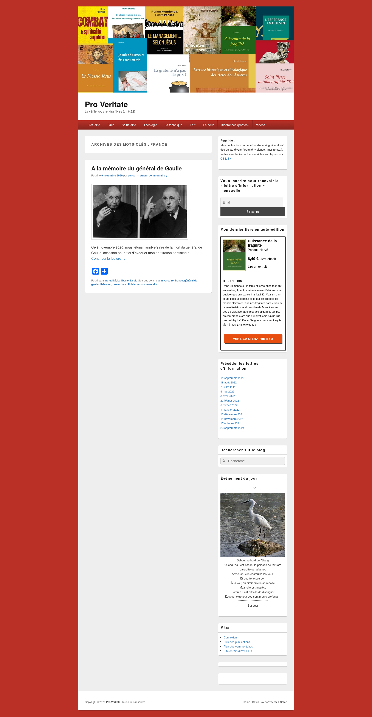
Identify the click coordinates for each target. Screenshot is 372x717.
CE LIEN (225, 158)
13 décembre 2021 (231, 414)
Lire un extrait (257, 266)
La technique (173, 125)
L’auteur (208, 125)
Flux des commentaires (238, 646)
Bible (111, 125)
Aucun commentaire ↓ (154, 175)
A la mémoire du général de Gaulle (136, 168)
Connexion (230, 637)
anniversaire (166, 280)
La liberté (123, 280)
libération (105, 284)
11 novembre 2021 (231, 419)
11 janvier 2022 (229, 409)
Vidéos (260, 125)
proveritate (119, 284)
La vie (133, 280)
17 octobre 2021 (230, 423)
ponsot (132, 175)
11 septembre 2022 (232, 378)
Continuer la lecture (108, 258)
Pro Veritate (106, 104)
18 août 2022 (228, 382)
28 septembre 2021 (232, 428)
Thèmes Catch (278, 702)
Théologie (150, 125)
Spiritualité (129, 125)
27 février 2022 (229, 400)
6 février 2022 (228, 405)
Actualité (94, 125)
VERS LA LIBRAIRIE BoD (253, 338)
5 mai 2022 (227, 391)
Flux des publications (237, 642)
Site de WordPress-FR (238, 651)
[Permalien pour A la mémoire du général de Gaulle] (139, 241)
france (179, 280)
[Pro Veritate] (186, 91)
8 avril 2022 (227, 396)
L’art (192, 125)
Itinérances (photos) (235, 125)
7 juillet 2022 (228, 387)
